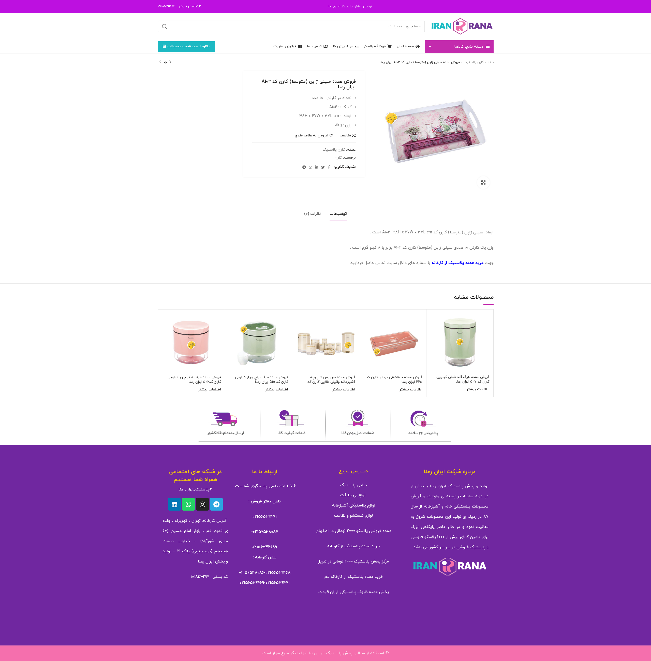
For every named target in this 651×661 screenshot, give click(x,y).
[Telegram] (216, 504)
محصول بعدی (160, 62)
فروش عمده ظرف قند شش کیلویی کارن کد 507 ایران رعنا (463, 379)
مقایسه (345, 135)
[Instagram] (202, 504)
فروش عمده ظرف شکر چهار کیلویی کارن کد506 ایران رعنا (194, 379)
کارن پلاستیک (474, 62)
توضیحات (338, 214)
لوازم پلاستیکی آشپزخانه (353, 505)
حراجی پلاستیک (353, 485)
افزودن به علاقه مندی (311, 135)
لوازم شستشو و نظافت (353, 515)
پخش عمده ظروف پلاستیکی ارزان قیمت (353, 592)
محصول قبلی (170, 62)
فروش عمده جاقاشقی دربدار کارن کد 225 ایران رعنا (394, 379)
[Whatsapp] (188, 504)
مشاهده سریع (434, 333)
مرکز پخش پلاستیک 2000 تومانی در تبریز (353, 561)
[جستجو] (164, 26)
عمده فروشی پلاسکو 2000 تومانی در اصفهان (353, 531)
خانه (491, 62)
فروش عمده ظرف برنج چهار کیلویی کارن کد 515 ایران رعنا (261, 379)
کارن (338, 158)
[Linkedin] (174, 504)
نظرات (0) (312, 214)
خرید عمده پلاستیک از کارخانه (353, 546)
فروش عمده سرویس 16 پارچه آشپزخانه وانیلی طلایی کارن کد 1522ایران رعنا (331, 382)
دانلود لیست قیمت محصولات (188, 46)
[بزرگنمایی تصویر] (483, 182)
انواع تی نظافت (353, 495)
